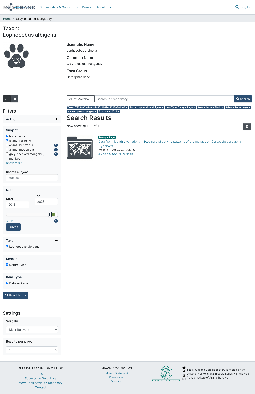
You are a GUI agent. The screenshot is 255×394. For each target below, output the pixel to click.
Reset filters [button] (17, 295)
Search (244, 99)
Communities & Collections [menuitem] (59, 7)
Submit (13, 227)
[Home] (19, 7)
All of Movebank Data (82, 99)
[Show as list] (7, 98)
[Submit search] (237, 7)
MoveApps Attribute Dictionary (41, 383)
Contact (40, 387)
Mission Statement (116, 373)
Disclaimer (116, 381)
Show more (14, 163)
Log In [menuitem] (245, 7)
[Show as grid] (14, 98)
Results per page (19, 341)
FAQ (40, 374)
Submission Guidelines (40, 378)
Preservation (116, 377)
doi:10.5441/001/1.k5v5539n (116, 154)
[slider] (49, 214)
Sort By (12, 321)
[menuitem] (97, 7)
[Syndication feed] (247, 126)
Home (7, 19)
